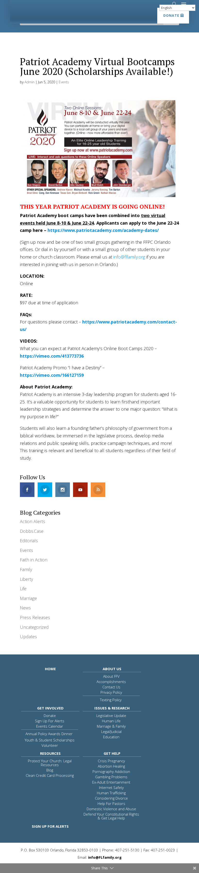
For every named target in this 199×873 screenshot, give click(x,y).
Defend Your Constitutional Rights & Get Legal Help (111, 816)
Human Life (111, 720)
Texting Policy (111, 699)
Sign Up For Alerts (49, 720)
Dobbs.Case (31, 531)
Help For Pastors (111, 803)
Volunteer (49, 745)
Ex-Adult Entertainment (111, 782)
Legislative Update (111, 715)
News (25, 608)
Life (23, 588)
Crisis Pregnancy (111, 760)
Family (26, 569)
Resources (50, 753)
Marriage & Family (111, 726)
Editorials (29, 540)
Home (50, 668)
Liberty (26, 579)
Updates (28, 636)
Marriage (28, 598)
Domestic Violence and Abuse (111, 808)
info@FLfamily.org (105, 857)
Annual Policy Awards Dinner (49, 733)
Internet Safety (111, 787)
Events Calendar (49, 726)
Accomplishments (111, 681)
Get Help (112, 753)
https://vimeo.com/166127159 (52, 375)
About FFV (111, 676)
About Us (112, 668)
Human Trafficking (111, 792)
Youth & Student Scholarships (50, 740)
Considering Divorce (111, 798)
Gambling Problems (111, 776)
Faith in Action (33, 560)
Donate (171, 15)
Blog (49, 770)
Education (111, 736)
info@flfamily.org (129, 257)
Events (64, 82)
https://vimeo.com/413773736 (52, 356)
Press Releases (35, 617)
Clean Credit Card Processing (50, 775)
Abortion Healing (111, 766)
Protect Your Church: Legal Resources (50, 762)
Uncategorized (34, 627)
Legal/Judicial (111, 731)
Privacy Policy (111, 692)
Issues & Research (112, 708)
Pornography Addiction (111, 771)
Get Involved (50, 708)
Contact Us (111, 686)
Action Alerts (32, 521)
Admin (29, 82)
